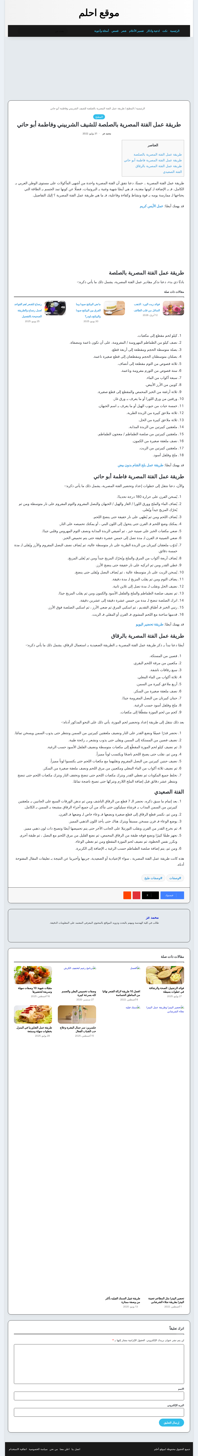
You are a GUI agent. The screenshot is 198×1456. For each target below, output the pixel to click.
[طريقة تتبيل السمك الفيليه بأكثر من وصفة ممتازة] (121, 1149)
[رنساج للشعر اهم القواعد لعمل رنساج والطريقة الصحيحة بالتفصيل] (55, 308)
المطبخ (130, 108)
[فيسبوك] (151, 929)
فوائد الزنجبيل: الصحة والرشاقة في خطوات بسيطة (166, 989)
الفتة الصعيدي (172, 172)
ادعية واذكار (153, 30)
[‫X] (147, 929)
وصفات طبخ (152, 878)
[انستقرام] (142, 929)
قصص (115, 30)
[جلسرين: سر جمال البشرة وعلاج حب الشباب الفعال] (77, 1014)
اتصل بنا (76, 1449)
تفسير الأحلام (136, 30)
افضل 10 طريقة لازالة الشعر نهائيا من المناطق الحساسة (121, 993)
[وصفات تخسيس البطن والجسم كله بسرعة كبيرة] (77, 977)
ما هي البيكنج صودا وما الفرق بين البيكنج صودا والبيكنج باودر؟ (88, 310)
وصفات (174, 878)
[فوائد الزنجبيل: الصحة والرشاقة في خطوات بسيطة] (165, 975)
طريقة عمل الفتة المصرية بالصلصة (158, 154)
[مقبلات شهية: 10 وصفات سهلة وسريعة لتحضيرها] (33, 975)
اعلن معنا (65, 1449)
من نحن (54, 1449)
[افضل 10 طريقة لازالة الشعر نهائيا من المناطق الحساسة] (121, 977)
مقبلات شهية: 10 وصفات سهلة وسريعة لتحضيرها (35, 989)
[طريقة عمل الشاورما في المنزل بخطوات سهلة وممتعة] (33, 1014)
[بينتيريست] (136, 895)
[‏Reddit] (127, 895)
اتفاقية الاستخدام (18, 1449)
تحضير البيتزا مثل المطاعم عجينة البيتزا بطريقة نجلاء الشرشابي (166, 1300)
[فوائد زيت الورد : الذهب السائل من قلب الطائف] (173, 308)
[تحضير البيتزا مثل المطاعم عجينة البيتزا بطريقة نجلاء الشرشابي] (165, 1149)
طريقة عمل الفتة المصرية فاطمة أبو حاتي (153, 160)
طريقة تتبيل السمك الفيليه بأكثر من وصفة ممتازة (122, 1300)
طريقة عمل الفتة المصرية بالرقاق (159, 166)
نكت (164, 30)
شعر (123, 30)
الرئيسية (175, 30)
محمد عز (106, 133)
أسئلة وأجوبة (101, 30)
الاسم (181, 1388)
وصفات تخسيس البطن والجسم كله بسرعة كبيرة (79, 993)
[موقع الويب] (156, 929)
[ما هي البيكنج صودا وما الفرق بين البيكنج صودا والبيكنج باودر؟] (114, 308)
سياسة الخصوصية (38, 1449)
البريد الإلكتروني (175, 1405)
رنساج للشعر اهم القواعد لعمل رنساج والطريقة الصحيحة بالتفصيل (28, 310)
